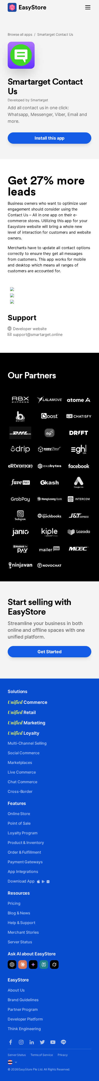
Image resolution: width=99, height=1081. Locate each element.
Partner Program (23, 1009)
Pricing (14, 903)
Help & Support (21, 922)
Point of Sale (19, 823)
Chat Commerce (22, 781)
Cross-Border (20, 791)
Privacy (63, 1055)
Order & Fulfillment (24, 852)
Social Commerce (23, 752)
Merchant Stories (23, 932)
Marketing (26, 722)
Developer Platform (25, 1019)
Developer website (30, 328)
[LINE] (63, 1042)
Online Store (19, 813)
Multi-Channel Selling (27, 743)
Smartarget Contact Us (55, 34)
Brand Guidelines (23, 999)
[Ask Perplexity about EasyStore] (43, 964)
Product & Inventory (26, 842)
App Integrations (23, 871)
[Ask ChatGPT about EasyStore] (12, 964)
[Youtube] (53, 1042)
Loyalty (23, 733)
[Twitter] (42, 1042)
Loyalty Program (22, 832)
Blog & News (19, 913)
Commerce (27, 702)
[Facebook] (10, 1042)
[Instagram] (21, 1042)
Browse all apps (20, 34)
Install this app (50, 138)
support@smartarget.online (37, 334)
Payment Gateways (25, 861)
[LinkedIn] (32, 1042)
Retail (22, 712)
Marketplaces (20, 762)
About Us (16, 990)
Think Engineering (24, 1028)
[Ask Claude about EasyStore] (22, 964)
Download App (22, 881)
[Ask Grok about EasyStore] (54, 964)
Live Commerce (22, 772)
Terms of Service (42, 1055)
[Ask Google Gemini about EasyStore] (33, 964)
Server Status (20, 941)
